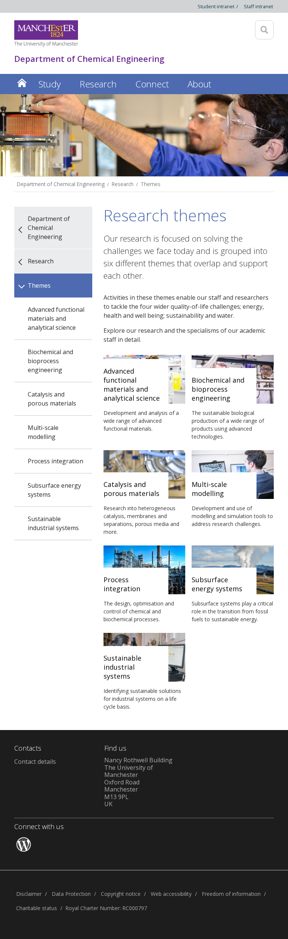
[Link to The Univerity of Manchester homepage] (46, 33)
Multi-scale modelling (43, 432)
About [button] (199, 84)
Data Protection (71, 893)
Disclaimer (29, 893)
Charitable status (36, 908)
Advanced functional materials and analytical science (56, 318)
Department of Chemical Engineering (61, 184)
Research (123, 184)
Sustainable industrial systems (53, 523)
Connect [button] (152, 84)
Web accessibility (171, 893)
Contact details (35, 761)
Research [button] (98, 84)
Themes (150, 184)
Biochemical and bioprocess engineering (50, 361)
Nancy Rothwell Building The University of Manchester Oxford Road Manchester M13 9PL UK (138, 782)
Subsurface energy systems (54, 490)
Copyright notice (121, 893)
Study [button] (50, 84)
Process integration (55, 461)
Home (21, 83)
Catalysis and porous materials (52, 398)
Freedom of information (231, 893)
